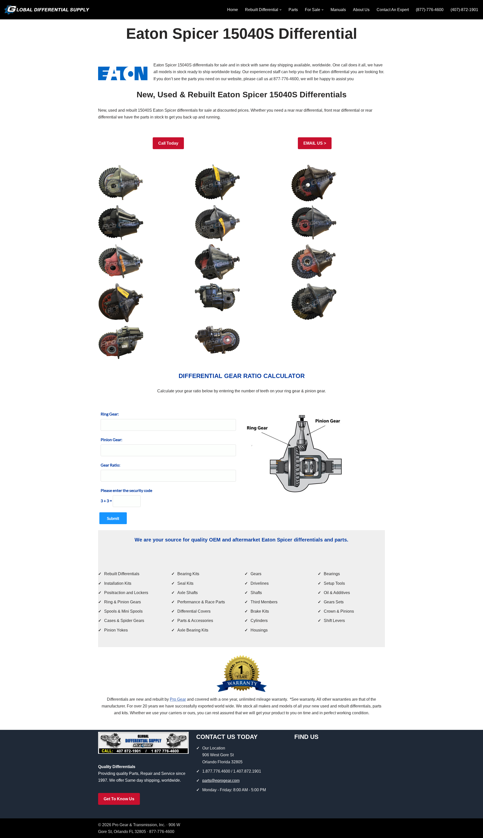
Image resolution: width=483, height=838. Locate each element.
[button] (280, 10)
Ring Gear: (110, 413)
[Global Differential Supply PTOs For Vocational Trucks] (46, 10)
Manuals (338, 10)
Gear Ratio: (110, 465)
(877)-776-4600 (430, 10)
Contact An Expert (393, 10)
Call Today (168, 143)
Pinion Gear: (111, 439)
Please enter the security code (126, 490)
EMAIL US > (314, 143)
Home (232, 10)
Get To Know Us (119, 799)
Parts (293, 10)
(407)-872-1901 (464, 10)
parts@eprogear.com (220, 780)
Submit (113, 518)
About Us (361, 10)
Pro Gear (178, 699)
